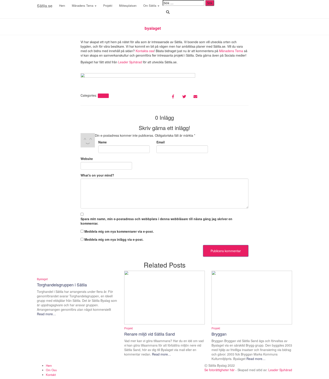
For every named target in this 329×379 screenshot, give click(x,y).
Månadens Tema (83, 5)
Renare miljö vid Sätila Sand (149, 334)
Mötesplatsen (128, 5)
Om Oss (51, 370)
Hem (62, 5)
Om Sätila (150, 5)
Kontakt (51, 375)
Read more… (46, 314)
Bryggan (219, 334)
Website (87, 158)
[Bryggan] (252, 297)
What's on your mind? (97, 175)
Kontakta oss (145, 51)
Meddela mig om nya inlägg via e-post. (113, 239)
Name (102, 142)
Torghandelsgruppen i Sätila (62, 284)
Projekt (107, 5)
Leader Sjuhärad (130, 62)
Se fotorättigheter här (219, 370)
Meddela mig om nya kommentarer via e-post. (119, 231)
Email (160, 142)
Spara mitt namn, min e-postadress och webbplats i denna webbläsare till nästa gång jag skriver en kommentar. (156, 221)
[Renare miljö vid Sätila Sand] (164, 297)
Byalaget (42, 279)
